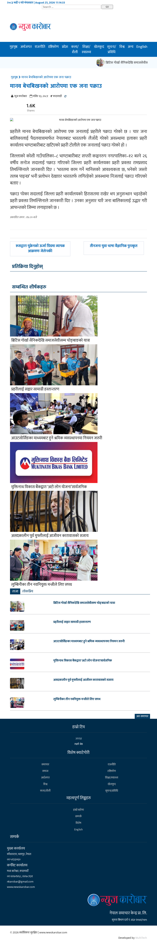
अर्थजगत (26, 47)
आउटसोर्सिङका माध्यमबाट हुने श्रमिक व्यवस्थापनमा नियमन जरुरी (56, 438)
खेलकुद (99, 47)
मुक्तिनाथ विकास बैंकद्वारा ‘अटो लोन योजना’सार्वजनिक (49, 486)
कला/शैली (75, 49)
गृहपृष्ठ (13, 47)
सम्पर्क (78, 816)
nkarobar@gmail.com (20, 881)
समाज (45, 771)
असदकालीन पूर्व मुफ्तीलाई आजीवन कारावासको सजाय (50, 535)
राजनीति (40, 47)
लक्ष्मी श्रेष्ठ (78, 744)
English (141, 47)
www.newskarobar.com (21, 887)
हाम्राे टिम (78, 726)
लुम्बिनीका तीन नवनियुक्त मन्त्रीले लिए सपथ (41, 584)
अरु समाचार (142, 716)
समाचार (45, 764)
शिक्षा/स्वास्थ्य (86, 49)
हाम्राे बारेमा (78, 809)
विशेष (78, 823)
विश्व (122, 47)
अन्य (130, 47)
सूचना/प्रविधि (111, 49)
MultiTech (141, 937)
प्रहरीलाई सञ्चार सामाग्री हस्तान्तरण (35, 389)
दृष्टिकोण (53, 47)
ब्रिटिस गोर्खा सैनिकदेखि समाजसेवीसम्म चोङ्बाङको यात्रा (50, 340)
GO (107, 7)
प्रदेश (65, 47)
